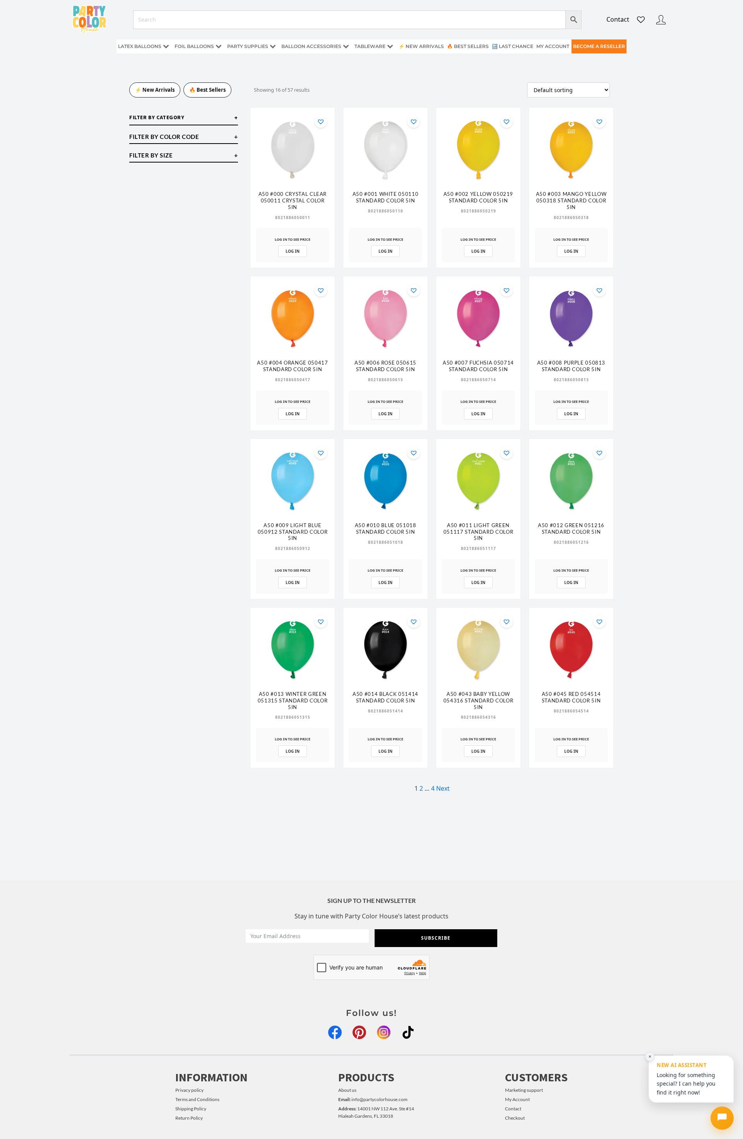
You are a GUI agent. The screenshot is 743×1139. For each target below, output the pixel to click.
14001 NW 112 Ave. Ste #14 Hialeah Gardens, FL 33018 (376, 1112)
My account (552, 46)
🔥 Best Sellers (468, 46)
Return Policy (189, 1118)
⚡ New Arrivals (421, 46)
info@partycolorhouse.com (372, 1099)
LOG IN (293, 251)
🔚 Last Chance (512, 46)
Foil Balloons (194, 46)
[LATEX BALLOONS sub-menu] (167, 46)
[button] (321, 121)
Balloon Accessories (311, 46)
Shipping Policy (190, 1109)
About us (347, 1090)
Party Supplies (247, 46)
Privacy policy (189, 1090)
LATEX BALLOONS (139, 46)
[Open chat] (722, 1118)
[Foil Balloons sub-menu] (220, 46)
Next (443, 788)
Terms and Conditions (197, 1099)
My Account (517, 1099)
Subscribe (435, 938)
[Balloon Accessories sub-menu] (347, 46)
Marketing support (524, 1090)
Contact (617, 19)
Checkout (515, 1118)
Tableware (369, 46)
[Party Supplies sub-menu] (274, 46)
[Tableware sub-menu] (391, 46)
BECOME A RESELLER (599, 46)
